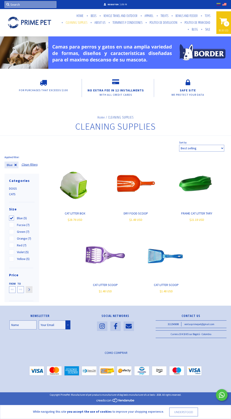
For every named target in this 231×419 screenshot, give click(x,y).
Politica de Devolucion (163, 22)
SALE (207, 29)
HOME (79, 16)
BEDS (93, 16)
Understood (183, 412)
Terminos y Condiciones (127, 22)
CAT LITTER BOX (75, 213)
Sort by (183, 142)
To (19, 284)
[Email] (129, 326)
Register (113, 4)
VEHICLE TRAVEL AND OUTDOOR (120, 16)
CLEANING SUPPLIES (76, 22)
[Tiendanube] (115, 401)
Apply (29, 289)
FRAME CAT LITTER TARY (196, 213)
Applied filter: (12, 157)
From (12, 284)
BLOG (194, 29)
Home (101, 117)
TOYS (207, 16)
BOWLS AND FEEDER (186, 16)
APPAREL (148, 16)
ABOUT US (99, 22)
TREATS (164, 16)
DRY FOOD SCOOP (136, 213)
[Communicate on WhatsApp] (222, 395)
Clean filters (29, 164)
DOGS (13, 188)
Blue (10, 165)
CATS (12, 194)
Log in (123, 4)
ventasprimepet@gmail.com (199, 324)
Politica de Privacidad (197, 22)
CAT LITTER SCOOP (105, 285)
